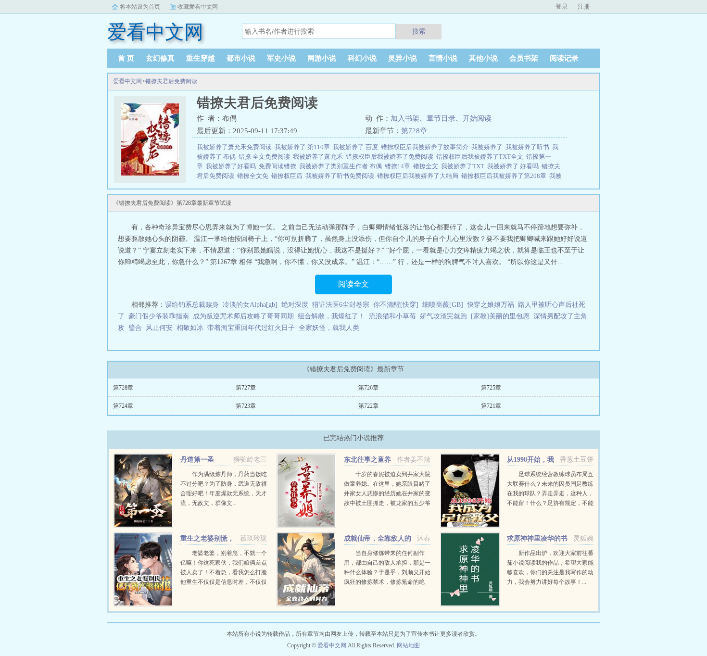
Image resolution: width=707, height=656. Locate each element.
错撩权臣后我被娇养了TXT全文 (481, 156)
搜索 (419, 31)
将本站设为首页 (140, 6)
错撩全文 (427, 166)
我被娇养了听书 (528, 147)
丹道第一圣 (197, 459)
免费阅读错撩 (279, 166)
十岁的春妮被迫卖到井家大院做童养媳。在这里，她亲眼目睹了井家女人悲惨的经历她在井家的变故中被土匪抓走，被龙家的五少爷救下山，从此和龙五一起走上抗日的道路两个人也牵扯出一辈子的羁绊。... (387, 503)
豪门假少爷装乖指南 (158, 316)
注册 (584, 6)
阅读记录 (564, 58)
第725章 (491, 387)
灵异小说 (402, 58)
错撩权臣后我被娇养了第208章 (505, 175)
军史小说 (281, 58)
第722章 (368, 406)
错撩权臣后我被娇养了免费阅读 (391, 156)
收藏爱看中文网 (197, 6)
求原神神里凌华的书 (537, 538)
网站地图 (408, 645)
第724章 (123, 406)
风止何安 (159, 327)
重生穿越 (200, 58)
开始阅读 (477, 118)
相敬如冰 (190, 327)
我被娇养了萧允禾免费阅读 (236, 147)
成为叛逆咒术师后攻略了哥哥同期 (243, 316)
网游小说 (321, 58)
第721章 (491, 406)
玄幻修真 (160, 58)
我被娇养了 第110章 (304, 147)
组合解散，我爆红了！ (331, 316)
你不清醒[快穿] (395, 304)
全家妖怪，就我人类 (329, 327)
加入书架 (405, 118)
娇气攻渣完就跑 (443, 316)
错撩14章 (399, 166)
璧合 (135, 327)
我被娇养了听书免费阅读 (341, 175)
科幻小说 (362, 58)
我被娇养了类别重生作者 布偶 (342, 166)
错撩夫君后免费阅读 (171, 81)
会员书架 (523, 58)
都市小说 (241, 58)
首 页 (126, 58)
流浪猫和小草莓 (392, 316)
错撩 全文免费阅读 (266, 156)
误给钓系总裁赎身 (192, 304)
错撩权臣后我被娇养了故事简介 (426, 147)
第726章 (368, 387)
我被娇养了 (488, 147)
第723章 (246, 406)
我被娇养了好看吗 (232, 166)
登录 (562, 6)
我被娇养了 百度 (357, 147)
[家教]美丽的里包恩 (500, 316)
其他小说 (483, 58)
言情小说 (443, 58)
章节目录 (441, 118)
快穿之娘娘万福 (490, 304)
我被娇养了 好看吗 (514, 166)
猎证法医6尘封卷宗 (340, 304)
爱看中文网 (127, 81)
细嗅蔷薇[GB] (442, 304)
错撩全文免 (254, 175)
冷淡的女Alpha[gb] (250, 304)
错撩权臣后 (288, 175)
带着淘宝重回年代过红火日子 (251, 327)
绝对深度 (294, 304)
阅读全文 (353, 284)
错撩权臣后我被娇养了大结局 (419, 175)
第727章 (246, 387)
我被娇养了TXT (464, 166)
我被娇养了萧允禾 (319, 156)
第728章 (414, 131)
